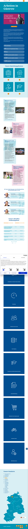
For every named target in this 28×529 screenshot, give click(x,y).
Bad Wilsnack (6, 475)
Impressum (5, 526)
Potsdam (6, 489)
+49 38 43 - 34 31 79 (14, 212)
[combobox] (19, 222)
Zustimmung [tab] (4, 257)
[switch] (11, 270)
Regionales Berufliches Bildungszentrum (19, 90)
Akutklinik (8, 76)
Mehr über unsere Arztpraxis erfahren (17, 136)
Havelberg (6, 479)
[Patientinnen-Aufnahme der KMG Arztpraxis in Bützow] (8, 130)
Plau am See (6, 488)
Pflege (8, 90)
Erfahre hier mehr (14, 26)
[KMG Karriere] (7, 1)
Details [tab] (14, 257)
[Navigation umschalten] (23, 1)
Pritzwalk (6, 490)
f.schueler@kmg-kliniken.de (15, 213)
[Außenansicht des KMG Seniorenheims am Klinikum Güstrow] (19, 151)
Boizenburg (6, 476)
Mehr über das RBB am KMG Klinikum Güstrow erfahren (17, 183)
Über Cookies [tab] (23, 257)
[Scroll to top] (26, 527)
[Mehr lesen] (8, 80)
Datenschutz (8, 526)
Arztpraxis (19, 76)
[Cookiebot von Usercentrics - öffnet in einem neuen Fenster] (24, 255)
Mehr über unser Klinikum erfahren (9, 119)
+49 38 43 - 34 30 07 (14, 204)
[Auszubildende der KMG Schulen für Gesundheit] (8, 175)
